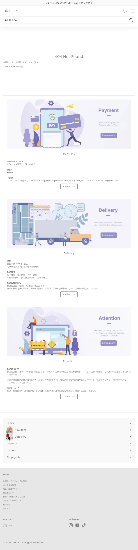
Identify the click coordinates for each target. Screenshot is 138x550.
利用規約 (6, 504)
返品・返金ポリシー (11, 488)
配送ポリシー (8, 492)
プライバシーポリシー (12, 500)
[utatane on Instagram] (71, 525)
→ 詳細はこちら (69, 186)
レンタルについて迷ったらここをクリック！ (69, 2)
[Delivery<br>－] (69, 223)
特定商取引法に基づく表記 (14, 496)
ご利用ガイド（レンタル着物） (16, 481)
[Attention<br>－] (69, 331)
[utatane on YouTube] (77, 525)
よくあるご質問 (9, 484)
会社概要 (6, 508)
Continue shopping (13, 66)
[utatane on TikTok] (84, 525)
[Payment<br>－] (69, 124)
